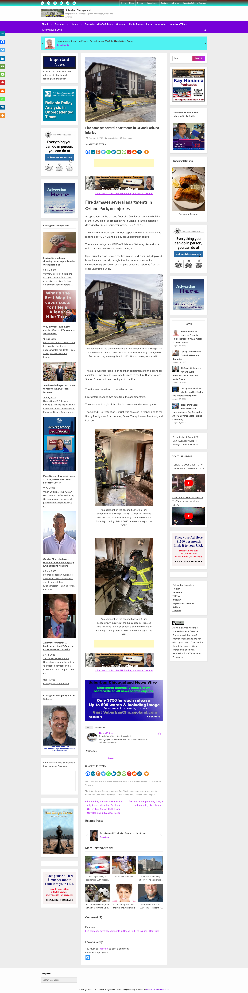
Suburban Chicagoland (78, 10)
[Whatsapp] (108, 150)
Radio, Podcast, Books (140, 24)
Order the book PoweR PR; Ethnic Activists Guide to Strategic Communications (185, 441)
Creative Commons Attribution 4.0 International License (185, 635)
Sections (59, 24)
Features (164, 3)
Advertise (175, 3)
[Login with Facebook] (88, 957)
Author (89, 727)
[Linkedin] (113, 150)
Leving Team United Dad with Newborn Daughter (186, 355)
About (45, 24)
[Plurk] (98, 150)
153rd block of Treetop (99, 791)
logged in (103, 948)
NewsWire (117, 781)
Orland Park (156, 781)
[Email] (119, 150)
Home (123, 3)
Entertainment (152, 3)
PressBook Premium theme (157, 990)
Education (104, 837)
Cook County (63, 45)
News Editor (113, 138)
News (131, 3)
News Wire (160, 24)
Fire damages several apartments (142, 791)
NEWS (188, 324)
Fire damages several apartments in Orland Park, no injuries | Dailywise (122, 931)
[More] (146, 150)
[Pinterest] (129, 150)
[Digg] (139, 150)
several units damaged (144, 795)
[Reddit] (134, 150)
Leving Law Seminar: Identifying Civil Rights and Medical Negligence (187, 392)
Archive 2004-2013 (52, 29)
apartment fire (116, 791)
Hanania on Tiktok (178, 24)
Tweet (111, 758)
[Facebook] (88, 150)
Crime (91, 781)
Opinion (140, 3)
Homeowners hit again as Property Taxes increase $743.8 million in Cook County (95, 41)
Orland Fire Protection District (136, 781)
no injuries (90, 795)
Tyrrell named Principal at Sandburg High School (123, 833)
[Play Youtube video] (188, 483)
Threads (176, 610)
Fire (104, 781)
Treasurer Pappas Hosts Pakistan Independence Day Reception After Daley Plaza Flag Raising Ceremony (187, 412)
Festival (98, 781)
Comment (121, 24)
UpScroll (176, 607)
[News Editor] (92, 740)
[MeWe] (93, 150)
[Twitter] (103, 150)
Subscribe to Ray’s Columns (194, 3)
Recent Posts (100, 727)
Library (74, 24)
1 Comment (128, 138)
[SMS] (124, 150)
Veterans (89, 785)
